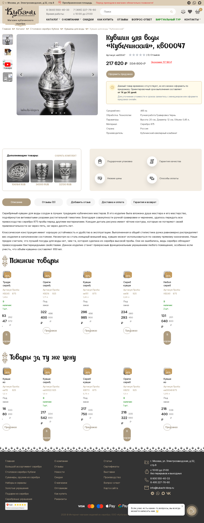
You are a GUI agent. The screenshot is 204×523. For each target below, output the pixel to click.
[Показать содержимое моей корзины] (197, 11)
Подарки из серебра (17, 493)
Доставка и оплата (113, 202)
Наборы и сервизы (15, 482)
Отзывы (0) (48, 202)
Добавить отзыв (81, 202)
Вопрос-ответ (142, 19)
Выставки (109, 471)
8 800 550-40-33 (160, 478)
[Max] (200, 3)
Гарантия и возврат (145, 202)
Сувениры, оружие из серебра (22, 477)
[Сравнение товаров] (183, 11)
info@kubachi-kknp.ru (162, 487)
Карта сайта (111, 488)
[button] (7, 39)
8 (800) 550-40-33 (57, 9)
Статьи (108, 461)
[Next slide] (93, 74)
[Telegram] (189, 3)
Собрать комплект (66, 156)
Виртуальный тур (168, 19)
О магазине (60, 482)
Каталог (52, 19)
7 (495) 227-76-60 (84, 9)
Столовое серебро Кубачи (20, 471)
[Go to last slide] (21, 74)
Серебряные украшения (18, 499)
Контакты (191, 19)
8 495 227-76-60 (160, 482)
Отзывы (122, 19)
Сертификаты (111, 466)
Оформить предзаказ (120, 74)
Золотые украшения (16, 488)
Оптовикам (60, 488)
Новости (59, 471)
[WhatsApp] (194, 3)
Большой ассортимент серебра (23, 466)
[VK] (169, 493)
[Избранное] (190, 11)
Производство (112, 477)
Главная (9, 461)
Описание (16, 202)
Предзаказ (47, 330)
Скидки (88, 19)
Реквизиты (60, 499)
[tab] (52, 113)
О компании (70, 19)
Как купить (105, 19)
